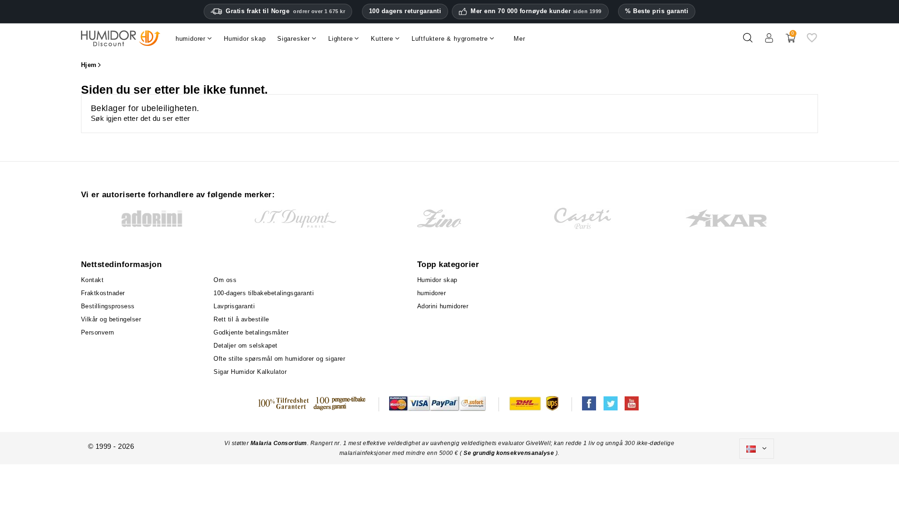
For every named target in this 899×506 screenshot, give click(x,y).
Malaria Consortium (279, 443)
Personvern (97, 332)
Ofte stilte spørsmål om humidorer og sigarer (279, 358)
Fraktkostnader (103, 293)
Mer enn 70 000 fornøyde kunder (536, 11)
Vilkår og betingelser (111, 319)
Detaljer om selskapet (246, 345)
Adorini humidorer (443, 306)
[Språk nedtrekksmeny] (756, 448)
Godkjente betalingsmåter (251, 332)
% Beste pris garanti (656, 11)
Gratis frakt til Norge (285, 11)
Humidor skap (437, 279)
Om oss (225, 279)
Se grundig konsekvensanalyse (510, 453)
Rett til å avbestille (241, 319)
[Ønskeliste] (812, 41)
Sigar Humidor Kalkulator (250, 371)
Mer (519, 38)
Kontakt (92, 279)
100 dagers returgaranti (405, 11)
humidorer (431, 293)
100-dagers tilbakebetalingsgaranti (264, 293)
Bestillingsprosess (108, 306)
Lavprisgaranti (234, 306)
